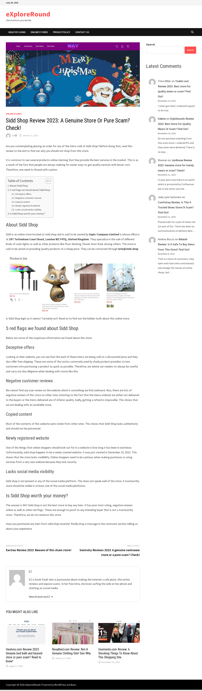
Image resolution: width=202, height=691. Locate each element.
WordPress (60, 684)
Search (150, 44)
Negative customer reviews (28, 198)
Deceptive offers (23, 194)
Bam (73, 684)
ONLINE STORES (39, 32)
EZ (16, 135)
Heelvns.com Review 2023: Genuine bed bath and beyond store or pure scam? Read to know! (24, 655)
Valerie (162, 118)
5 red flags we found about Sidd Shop (30, 189)
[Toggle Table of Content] (46, 181)
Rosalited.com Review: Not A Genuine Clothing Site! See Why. (71, 651)
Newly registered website (27, 205)
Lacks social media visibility (28, 209)
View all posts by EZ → (41, 596)
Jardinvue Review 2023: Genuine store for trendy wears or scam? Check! (176, 165)
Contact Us (82, 32)
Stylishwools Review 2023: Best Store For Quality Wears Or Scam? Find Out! (176, 124)
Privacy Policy (61, 32)
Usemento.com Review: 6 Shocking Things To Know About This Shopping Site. (118, 653)
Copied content (22, 201)
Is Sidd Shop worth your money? (27, 213)
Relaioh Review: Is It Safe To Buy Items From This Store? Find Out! (176, 244)
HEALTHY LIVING (17, 32)
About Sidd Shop (19, 185)
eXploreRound (28, 14)
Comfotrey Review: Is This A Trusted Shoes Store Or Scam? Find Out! (176, 207)
